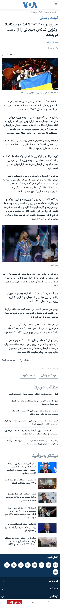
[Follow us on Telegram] (48, 565)
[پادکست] (7, 565)
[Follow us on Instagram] (27, 565)
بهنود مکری (52, 42)
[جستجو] (48, 602)
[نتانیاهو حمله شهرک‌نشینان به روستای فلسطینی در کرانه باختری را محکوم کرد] (47, 528)
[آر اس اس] (14, 565)
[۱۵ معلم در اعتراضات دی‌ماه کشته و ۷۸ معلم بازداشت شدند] (47, 483)
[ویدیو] (33, 602)
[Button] (7, 55)
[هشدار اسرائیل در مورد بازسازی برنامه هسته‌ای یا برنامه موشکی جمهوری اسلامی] (47, 497)
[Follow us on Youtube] (34, 565)
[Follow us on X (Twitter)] (41, 565)
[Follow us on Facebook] (55, 565)
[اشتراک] (55, 572)
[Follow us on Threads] (21, 565)
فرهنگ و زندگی (49, 18)
